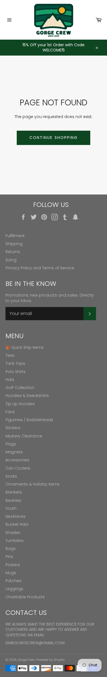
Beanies (13, 500)
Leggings (14, 588)
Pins (9, 556)
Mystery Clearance (23, 436)
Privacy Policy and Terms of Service (39, 268)
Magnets (14, 452)
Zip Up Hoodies (20, 404)
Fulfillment (15, 236)
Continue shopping (53, 137)
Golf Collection (19, 387)
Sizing (10, 260)
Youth (10, 508)
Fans (10, 412)
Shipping (13, 243)
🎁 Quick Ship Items (24, 347)
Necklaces (15, 516)
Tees (10, 355)
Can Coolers (17, 468)
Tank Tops (15, 363)
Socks (11, 476)
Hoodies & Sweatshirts (27, 395)
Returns (12, 251)
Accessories (17, 460)
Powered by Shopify (50, 659)
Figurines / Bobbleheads (29, 420)
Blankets (13, 492)
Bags (10, 548)
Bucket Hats (17, 524)
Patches (13, 580)
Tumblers (14, 540)
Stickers (12, 428)
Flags (10, 444)
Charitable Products (25, 597)
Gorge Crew (26, 659)
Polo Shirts (15, 371)
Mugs (10, 572)
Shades (12, 532)
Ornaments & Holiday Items (32, 484)
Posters (12, 565)
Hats (9, 379)
